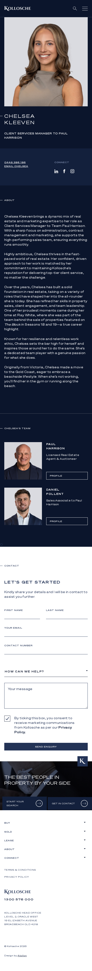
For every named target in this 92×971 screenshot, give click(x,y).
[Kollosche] (17, 8)
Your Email (13, 627)
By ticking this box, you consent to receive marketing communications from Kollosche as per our (44, 725)
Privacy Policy (16, 877)
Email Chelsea (16, 166)
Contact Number (18, 645)
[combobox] (46, 671)
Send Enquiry (46, 746)
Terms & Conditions (20, 869)
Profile (56, 475)
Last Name (55, 610)
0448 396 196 (15, 162)
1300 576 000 (19, 899)
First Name (13, 610)
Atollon (22, 955)
